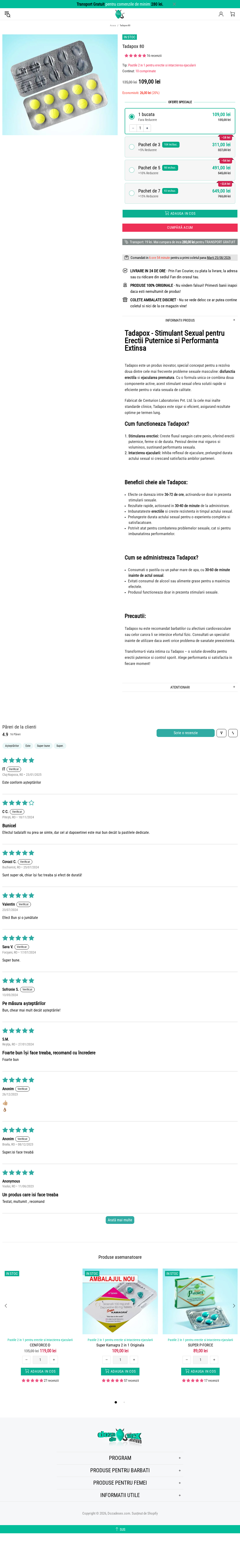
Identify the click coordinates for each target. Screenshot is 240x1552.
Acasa (113, 25)
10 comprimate (145, 71)
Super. (60, 745)
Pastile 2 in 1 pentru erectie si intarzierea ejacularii (162, 65)
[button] (136, 56)
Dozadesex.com (120, 14)
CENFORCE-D (40, 1345)
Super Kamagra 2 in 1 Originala (120, 1345)
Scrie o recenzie (186, 733)
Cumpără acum (180, 227)
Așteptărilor (12, 745)
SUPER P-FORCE (200, 1345)
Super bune (43, 745)
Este (28, 745)
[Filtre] (221, 733)
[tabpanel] (40, 1329)
